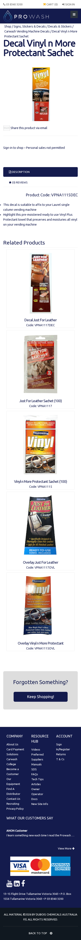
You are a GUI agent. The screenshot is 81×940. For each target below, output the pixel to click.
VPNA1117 (45, 406)
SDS (34, 769)
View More (65, 848)
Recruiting (12, 803)
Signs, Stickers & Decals (30, 26)
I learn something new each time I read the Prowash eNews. (43, 835)
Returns (61, 754)
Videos (35, 749)
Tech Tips (37, 779)
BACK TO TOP (38, 933)
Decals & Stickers (60, 26)
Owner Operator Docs (37, 794)
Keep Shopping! (40, 696)
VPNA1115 (45, 486)
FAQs (34, 774)
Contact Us (13, 798)
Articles (36, 784)
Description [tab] (20, 171)
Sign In (70, 4)
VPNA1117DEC (45, 325)
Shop (8, 26)
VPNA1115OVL (45, 648)
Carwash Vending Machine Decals (27, 31)
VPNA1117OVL (45, 567)
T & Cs (60, 759)
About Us (12, 744)
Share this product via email (29, 128)
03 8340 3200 (13, 4)
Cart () (52, 4)
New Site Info (39, 803)
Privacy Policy (15, 808)
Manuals (36, 764)
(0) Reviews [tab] (19, 182)
